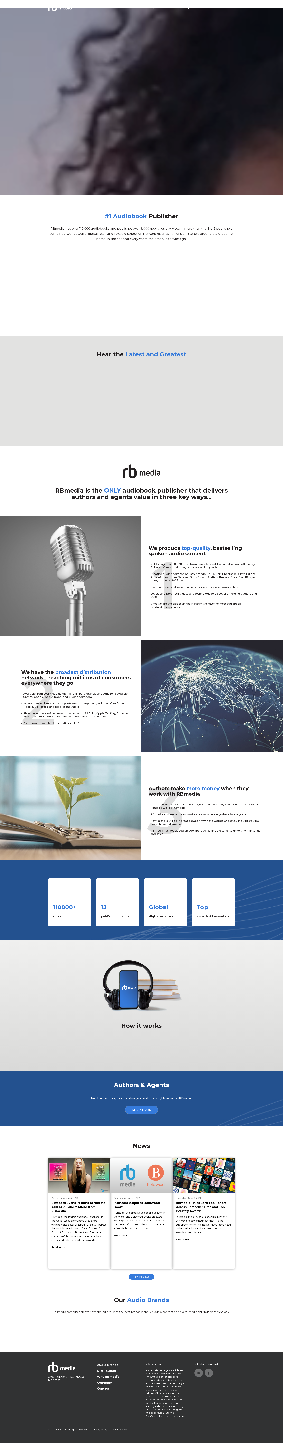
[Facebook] (209, 1373)
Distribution (131, 7)
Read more (58, 1247)
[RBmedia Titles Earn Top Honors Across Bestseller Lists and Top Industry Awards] (204, 1175)
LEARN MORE (141, 1109)
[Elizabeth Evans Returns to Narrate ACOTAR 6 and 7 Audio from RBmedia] (79, 1175)
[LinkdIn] (198, 1373)
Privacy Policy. (99, 1429)
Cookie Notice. (119, 1429)
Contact (203, 7)
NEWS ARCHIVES (141, 1277)
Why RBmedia (158, 7)
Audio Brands (105, 7)
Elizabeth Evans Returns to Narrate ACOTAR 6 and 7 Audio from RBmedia (78, 1207)
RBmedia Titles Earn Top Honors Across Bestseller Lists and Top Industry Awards (201, 1207)
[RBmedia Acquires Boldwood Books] (141, 1175)
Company (182, 7)
